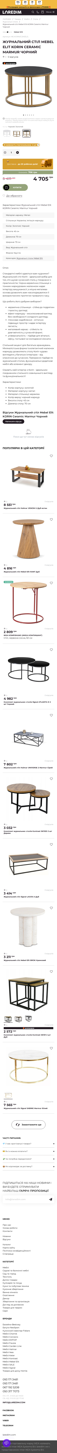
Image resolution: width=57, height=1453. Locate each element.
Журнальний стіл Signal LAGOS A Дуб (21, 897)
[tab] (28, 1143)
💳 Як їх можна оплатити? (15, 1151)
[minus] (5, 152)
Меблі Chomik (10, 1333)
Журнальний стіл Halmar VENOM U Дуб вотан (25, 508)
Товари (17, 19)
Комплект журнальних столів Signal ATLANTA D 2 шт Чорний (27, 703)
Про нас (7, 1225)
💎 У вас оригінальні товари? (17, 1143)
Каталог (7, 1244)
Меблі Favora (9, 1343)
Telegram (8, 1425)
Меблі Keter (9, 1355)
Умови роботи (10, 1228)
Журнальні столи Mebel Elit (29, 258)
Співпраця (8, 1254)
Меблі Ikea (8, 1352)
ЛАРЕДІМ (7, 19)
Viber (6, 1420)
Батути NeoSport (11, 1327)
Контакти (7, 1231)
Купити (17, 187)
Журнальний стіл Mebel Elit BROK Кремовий (25, 960)
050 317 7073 (11, 1391)
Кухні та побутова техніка (16, 1286)
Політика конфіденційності (17, 1250)
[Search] (33, 12)
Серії (5, 1311)
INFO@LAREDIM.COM (14, 1402)
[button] (25, 115)
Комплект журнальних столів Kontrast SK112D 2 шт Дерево (28, 832)
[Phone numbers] (38, 12)
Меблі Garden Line (12, 1346)
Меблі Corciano (10, 1337)
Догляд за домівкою (13, 1304)
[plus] (17, 152)
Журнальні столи (10, 22)
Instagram (9, 1415)
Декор (6, 1298)
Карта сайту (9, 1247)
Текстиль (7, 1277)
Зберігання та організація (16, 1301)
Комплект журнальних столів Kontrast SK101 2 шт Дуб (27, 1036)
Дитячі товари (10, 1280)
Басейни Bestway (11, 1324)
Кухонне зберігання (13, 1289)
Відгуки (6, 1239)
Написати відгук (13, 421)
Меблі (27, 19)
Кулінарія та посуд (12, 1283)
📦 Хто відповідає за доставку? (17, 1166)
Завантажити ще (31, 1124)
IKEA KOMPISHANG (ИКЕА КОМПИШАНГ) (23, 635)
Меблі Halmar (10, 1349)
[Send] (50, 1199)
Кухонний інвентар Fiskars (16, 1330)
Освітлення (8, 1295)
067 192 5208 (11, 1387)
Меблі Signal (9, 1368)
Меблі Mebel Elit (11, 1361)
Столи (35, 19)
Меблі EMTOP (10, 1340)
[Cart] (42, 12)
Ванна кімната (10, 1292)
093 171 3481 (10, 1379)
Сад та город (9, 1273)
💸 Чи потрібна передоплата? (17, 1159)
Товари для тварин (12, 1307)
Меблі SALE (8, 1364)
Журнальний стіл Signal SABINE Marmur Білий (25, 1108)
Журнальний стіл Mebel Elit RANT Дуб (22, 572)
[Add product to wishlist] (51, 456)
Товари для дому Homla (15, 1371)
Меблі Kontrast (10, 1358)
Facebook (8, 1410)
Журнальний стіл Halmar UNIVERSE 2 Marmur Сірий (28, 768)
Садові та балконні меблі (16, 1270)
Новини (7, 1236)
